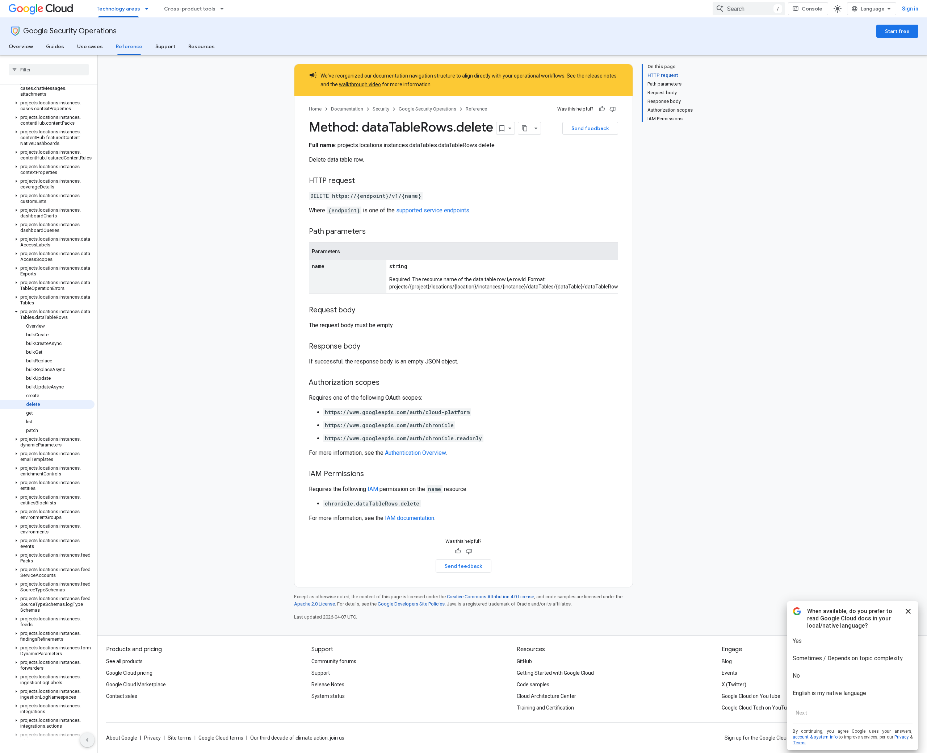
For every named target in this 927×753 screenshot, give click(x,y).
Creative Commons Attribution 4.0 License (490, 596)
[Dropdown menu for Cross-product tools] (224, 8)
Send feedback (590, 128)
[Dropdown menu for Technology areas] (149, 8)
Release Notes (327, 684)
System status (328, 696)
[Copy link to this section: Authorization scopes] (386, 383)
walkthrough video (360, 84)
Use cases (90, 46)
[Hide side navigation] (87, 740)
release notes (601, 76)
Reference (129, 46)
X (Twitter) (734, 684)
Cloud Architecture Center (546, 696)
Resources (201, 46)
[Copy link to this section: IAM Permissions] (371, 474)
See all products (124, 661)
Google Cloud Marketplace (136, 684)
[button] (47, 88)
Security (381, 109)
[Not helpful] (612, 109)
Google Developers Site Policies (411, 604)
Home (315, 109)
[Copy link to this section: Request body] (362, 310)
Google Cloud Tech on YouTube (757, 708)
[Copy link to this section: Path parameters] (373, 232)
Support (165, 46)
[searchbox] (49, 69)
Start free (897, 31)
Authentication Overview (415, 452)
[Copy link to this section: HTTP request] (362, 181)
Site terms (180, 738)
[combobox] (749, 8)
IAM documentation (409, 518)
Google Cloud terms (220, 738)
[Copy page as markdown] (524, 128)
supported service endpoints (432, 210)
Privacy (152, 738)
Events (729, 673)
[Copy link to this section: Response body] (367, 346)
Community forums (333, 661)
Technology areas (118, 8)
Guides (55, 46)
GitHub (524, 661)
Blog (727, 661)
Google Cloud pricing (129, 673)
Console (812, 8)
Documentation (347, 109)
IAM (373, 489)
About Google (121, 738)
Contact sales (121, 696)
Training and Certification (545, 708)
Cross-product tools (189, 8)
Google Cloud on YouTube (751, 696)
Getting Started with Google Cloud (555, 673)
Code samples (533, 684)
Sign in (910, 9)
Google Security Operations (70, 31)
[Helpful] (601, 109)
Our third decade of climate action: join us (297, 738)
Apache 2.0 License (314, 604)
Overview (21, 46)
